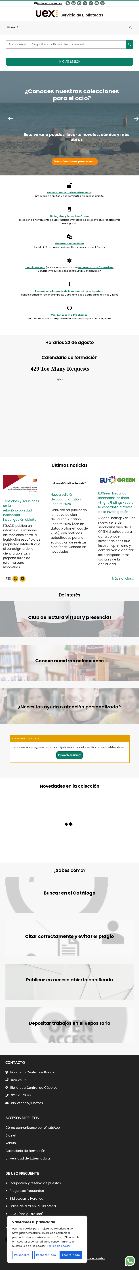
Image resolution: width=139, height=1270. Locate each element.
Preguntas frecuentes (27, 1191)
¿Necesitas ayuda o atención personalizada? (69, 707)
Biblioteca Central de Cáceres (33, 1088)
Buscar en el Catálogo (69, 893)
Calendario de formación (25, 1151)
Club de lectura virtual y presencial (69, 617)
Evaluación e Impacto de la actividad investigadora (69, 291)
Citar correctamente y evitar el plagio (69, 936)
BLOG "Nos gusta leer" (26, 1214)
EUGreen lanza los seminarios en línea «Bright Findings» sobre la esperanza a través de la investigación (116, 502)
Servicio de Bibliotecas (82, 15)
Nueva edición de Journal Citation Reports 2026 (66, 499)
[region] (47, 1239)
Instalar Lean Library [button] (69, 755)
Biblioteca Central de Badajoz (33, 1072)
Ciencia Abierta (35, 267)
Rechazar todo (46, 1255)
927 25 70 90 (21, 1095)
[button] (130, 27)
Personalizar (22, 1255)
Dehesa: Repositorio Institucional (69, 192)
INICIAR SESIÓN (70, 62)
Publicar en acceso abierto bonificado (69, 980)
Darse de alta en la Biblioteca (33, 1206)
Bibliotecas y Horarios (26, 1198)
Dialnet (10, 1135)
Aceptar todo (71, 1255)
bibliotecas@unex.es (49, 3)
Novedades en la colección (69, 786)
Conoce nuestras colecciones (69, 661)
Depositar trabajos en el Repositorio (69, 1023)
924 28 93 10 (20, 1080)
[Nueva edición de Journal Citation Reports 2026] (69, 482)
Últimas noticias (70, 465)
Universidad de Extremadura (27, 1158)
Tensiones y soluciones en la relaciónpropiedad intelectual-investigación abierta (21, 510)
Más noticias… (123, 578)
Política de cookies (59, 1246)
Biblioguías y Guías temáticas (69, 216)
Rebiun (10, 1143)
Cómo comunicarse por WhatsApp (32, 1127)
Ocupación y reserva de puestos (35, 1183)
